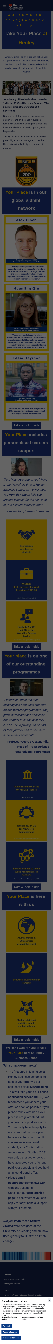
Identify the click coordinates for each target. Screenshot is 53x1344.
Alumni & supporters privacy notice (33, 1318)
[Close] (49, 1300)
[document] (26, 1320)
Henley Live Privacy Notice (9, 1318)
